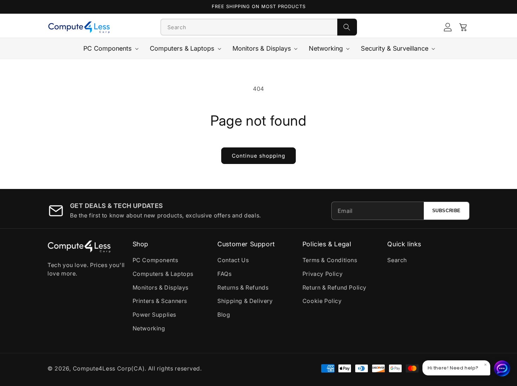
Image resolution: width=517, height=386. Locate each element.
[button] (463, 27)
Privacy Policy (322, 273)
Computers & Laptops (163, 273)
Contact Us (233, 260)
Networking (149, 328)
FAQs (224, 273)
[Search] (347, 27)
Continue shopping (258, 155)
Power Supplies (154, 314)
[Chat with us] (502, 368)
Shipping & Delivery (245, 300)
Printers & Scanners (160, 300)
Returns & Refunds (242, 287)
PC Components (155, 260)
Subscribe (446, 210)
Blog (223, 314)
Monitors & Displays (161, 287)
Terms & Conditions (329, 260)
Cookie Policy (322, 300)
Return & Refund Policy (334, 287)
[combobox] (249, 27)
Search (397, 260)
